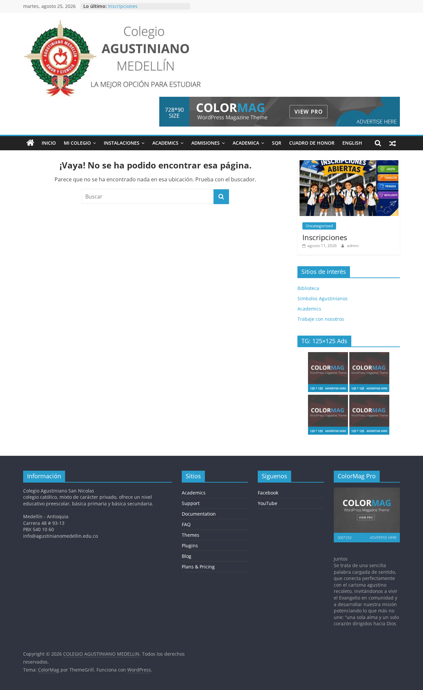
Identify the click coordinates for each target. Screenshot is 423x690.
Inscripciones (122, 7)
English (352, 143)
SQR (276, 143)
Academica (246, 143)
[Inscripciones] (348, 164)
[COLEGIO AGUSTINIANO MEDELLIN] (30, 143)
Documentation (199, 514)
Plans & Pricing (198, 566)
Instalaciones (121, 143)
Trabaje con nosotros (320, 319)
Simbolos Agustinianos (322, 298)
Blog (186, 556)
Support (191, 503)
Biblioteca (308, 288)
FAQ (186, 524)
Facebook (268, 493)
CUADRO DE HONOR (311, 143)
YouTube (267, 503)
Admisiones (205, 143)
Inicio (49, 143)
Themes (190, 535)
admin (353, 245)
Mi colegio (77, 143)
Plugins (190, 545)
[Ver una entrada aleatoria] (392, 143)
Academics (165, 143)
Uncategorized (319, 226)
